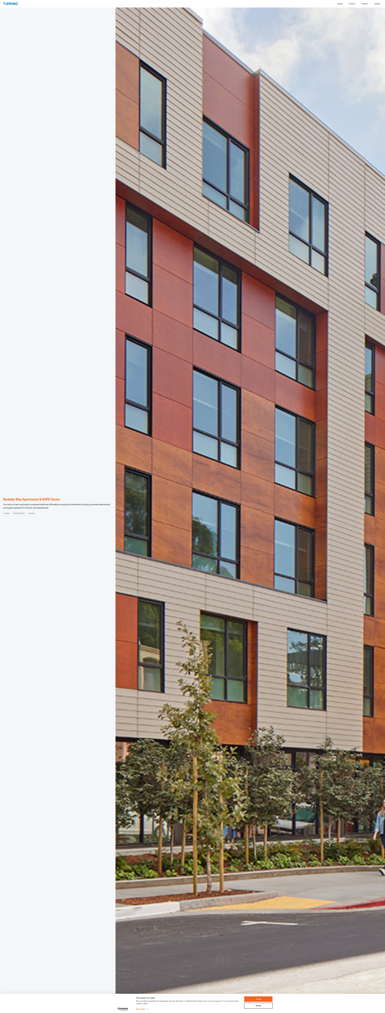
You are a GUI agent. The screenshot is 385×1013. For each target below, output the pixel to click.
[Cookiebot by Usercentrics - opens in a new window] (123, 1009)
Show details (140, 1009)
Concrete (31, 513)
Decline (258, 1005)
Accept (258, 999)
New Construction (19, 513)
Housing (6, 513)
